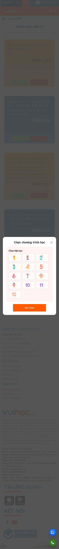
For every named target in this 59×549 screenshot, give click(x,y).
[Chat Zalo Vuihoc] (52, 532)
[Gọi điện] (52, 542)
